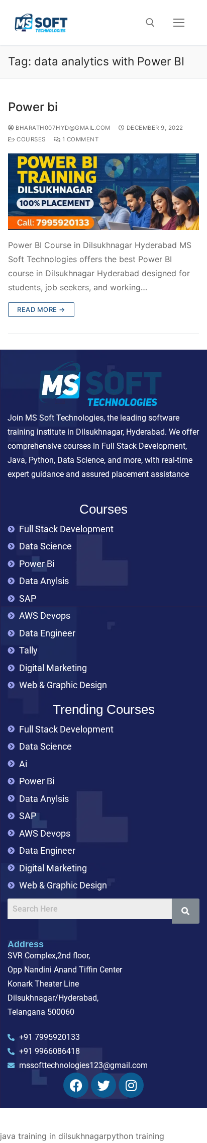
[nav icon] (179, 22)
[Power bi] (103, 191)
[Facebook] (75, 1085)
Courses (30, 139)
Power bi (33, 107)
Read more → (41, 309)
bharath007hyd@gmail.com (62, 127)
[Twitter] (103, 1085)
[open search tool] (150, 22)
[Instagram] (131, 1085)
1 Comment (79, 139)
